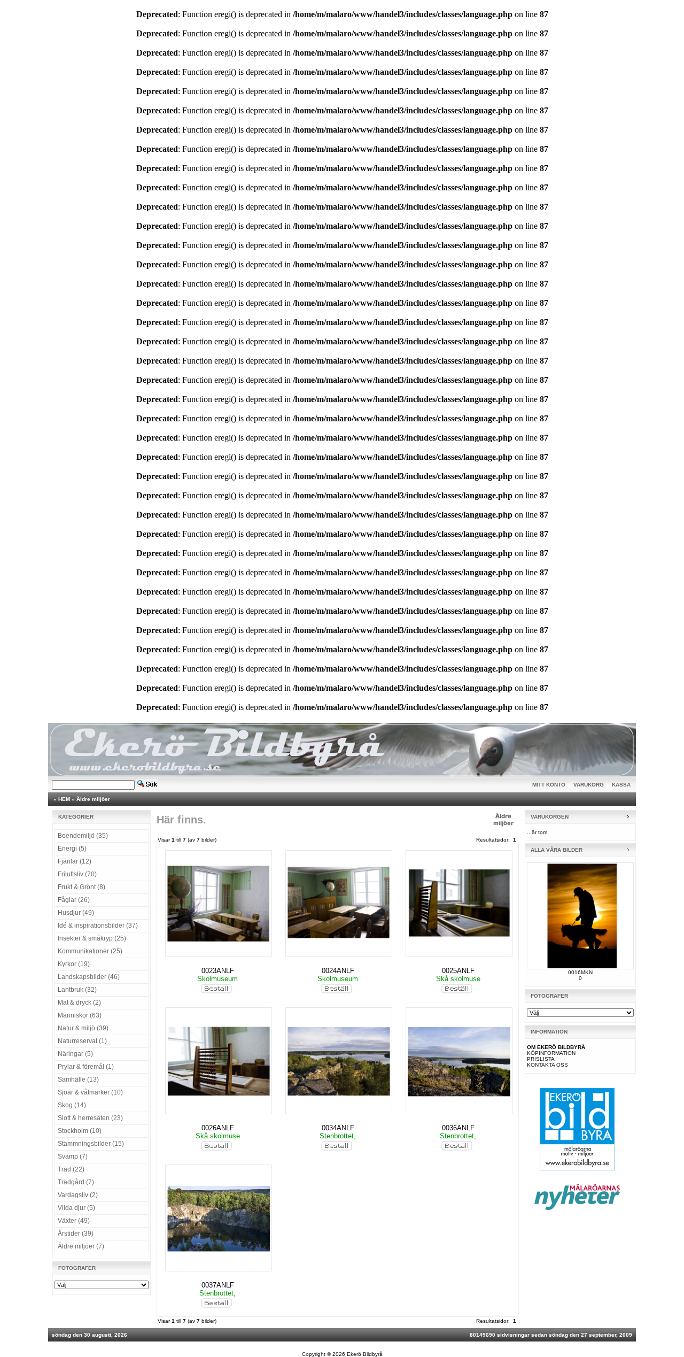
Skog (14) (72, 1105)
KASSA (621, 785)
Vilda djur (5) (76, 1208)
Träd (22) (71, 1169)
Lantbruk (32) (77, 989)
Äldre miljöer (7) (81, 1246)
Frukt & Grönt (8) (81, 887)
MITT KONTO (548, 785)
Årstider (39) (76, 1233)
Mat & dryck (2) (79, 1002)
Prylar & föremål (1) (86, 1066)
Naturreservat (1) (82, 1041)
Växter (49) (74, 1220)
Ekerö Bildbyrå (365, 1354)
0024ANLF (338, 971)
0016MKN (580, 972)
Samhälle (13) (78, 1079)
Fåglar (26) (74, 900)
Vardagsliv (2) (78, 1195)
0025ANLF (458, 971)
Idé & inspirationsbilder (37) (98, 925)
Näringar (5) (75, 1054)
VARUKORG (588, 785)
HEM (64, 799)
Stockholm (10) (80, 1131)
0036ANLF (458, 1128)
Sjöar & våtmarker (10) (90, 1092)
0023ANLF (217, 971)
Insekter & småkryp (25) (92, 938)
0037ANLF (217, 1285)
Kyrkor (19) (74, 964)
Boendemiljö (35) (83, 835)
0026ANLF (217, 1128)
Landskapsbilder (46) (89, 977)
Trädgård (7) (76, 1182)
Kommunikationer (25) (90, 951)
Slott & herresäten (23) (90, 1118)
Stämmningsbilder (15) (91, 1143)
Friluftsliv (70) (77, 874)
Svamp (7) (73, 1156)
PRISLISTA (541, 1059)
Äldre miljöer (93, 799)
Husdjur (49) (76, 912)
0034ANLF (338, 1128)
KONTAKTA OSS (547, 1065)
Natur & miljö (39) (83, 1028)
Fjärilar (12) (74, 861)
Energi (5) (72, 848)
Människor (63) (80, 1015)
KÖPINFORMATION (551, 1053)
